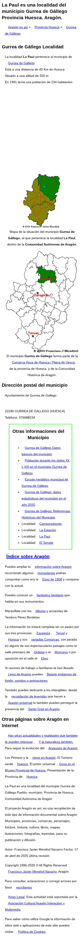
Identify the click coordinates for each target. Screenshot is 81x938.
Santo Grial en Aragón (44, 709)
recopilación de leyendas (29, 696)
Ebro (44, 658)
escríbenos (24, 887)
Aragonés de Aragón (63, 748)
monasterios (46, 573)
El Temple (46, 542)
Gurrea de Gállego (21, 63)
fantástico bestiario (50, 595)
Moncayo (61, 652)
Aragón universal (20, 703)
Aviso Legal (16, 897)
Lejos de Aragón (19, 674)
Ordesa (39, 652)
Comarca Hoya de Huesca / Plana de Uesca (43, 362)
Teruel (60, 633)
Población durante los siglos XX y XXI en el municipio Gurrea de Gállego (46, 467)
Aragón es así (18, 27)
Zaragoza (43, 633)
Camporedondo (50, 524)
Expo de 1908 (52, 579)
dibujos (41, 611)
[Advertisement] (40, 129)
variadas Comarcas (45, 639)
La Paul (44, 536)
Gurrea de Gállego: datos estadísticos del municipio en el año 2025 (44, 498)
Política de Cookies (31, 931)
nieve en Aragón (44, 757)
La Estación (47, 530)
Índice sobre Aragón (28, 556)
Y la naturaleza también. (56, 742)
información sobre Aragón (53, 566)
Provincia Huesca (47, 27)
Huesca (13, 639)
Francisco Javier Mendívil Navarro (32, 871)
